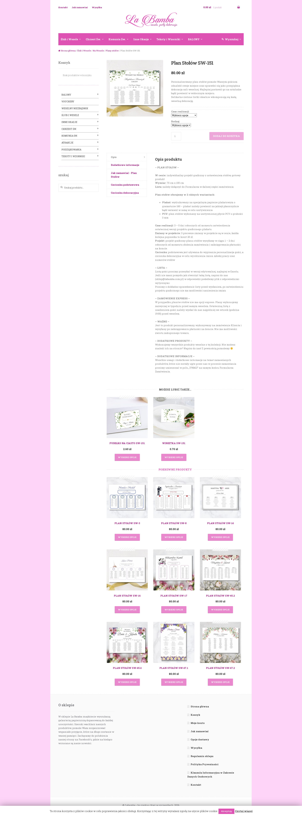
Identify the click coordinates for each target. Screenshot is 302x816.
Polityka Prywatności (204, 764)
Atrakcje (67, 142)
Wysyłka (97, 7)
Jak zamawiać (80, 7)
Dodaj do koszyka (226, 136)
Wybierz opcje (127, 457)
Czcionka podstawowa (125, 184)
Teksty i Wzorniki (168, 39)
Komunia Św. (117, 39)
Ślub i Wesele (69, 39)
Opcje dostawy (200, 739)
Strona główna (68, 50)
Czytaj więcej (243, 811)
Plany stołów (112, 50)
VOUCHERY (68, 101)
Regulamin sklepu (202, 756)
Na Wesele (98, 50)
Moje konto (198, 723)
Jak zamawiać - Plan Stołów (124, 174)
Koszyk (195, 714)
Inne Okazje (141, 39)
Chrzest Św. (93, 39)
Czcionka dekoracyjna (125, 192)
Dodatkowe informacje (125, 164)
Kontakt (63, 7)
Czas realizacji (180, 111)
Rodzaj (175, 121)
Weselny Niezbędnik (75, 108)
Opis (114, 157)
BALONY (194, 39)
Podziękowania (71, 149)
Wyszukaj (231, 39)
